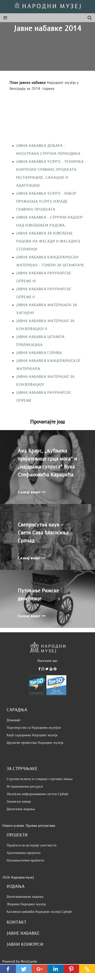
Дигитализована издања (25, 896)
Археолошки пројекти (23, 853)
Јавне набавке (23, 933)
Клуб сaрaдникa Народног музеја (32, 735)
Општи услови (13, 825)
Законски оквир (19, 801)
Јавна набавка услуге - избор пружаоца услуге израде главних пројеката (46, 201)
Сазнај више (30, 492)
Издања (16, 886)
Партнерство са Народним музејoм (34, 727)
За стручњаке (22, 768)
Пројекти (17, 835)
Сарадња (17, 709)
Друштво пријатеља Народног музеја (35, 742)
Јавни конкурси (25, 944)
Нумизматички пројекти (25, 860)
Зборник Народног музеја (26, 904)
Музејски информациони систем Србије (37, 794)
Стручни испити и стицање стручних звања (40, 779)
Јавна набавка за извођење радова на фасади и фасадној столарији (48, 241)
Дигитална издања (21, 809)
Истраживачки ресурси (25, 786)
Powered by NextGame (19, 961)
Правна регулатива (40, 825)
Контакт (16, 922)
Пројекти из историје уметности (31, 845)
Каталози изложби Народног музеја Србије (39, 911)
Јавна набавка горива (39, 352)
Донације (14, 720)
